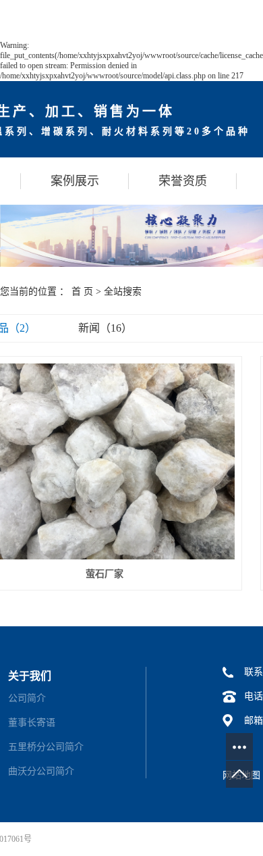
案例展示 (75, 181)
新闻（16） (105, 328)
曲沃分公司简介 (41, 771)
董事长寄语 (31, 722)
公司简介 (27, 698)
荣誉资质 (182, 181)
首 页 (82, 291)
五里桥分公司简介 (46, 747)
